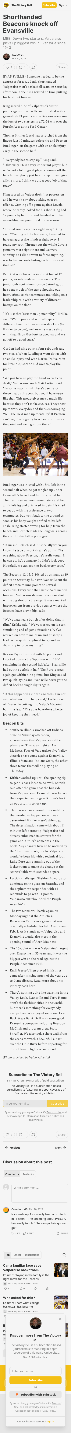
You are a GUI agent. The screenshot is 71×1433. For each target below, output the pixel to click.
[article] (35, 1277)
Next (58, 1147)
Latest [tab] (17, 1255)
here (32, 986)
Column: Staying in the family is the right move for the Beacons (26, 1277)
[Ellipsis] (66, 1209)
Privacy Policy (47, 1410)
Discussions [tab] (32, 1255)
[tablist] (19, 1174)
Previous (14, 1147)
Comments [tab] (12, 1174)
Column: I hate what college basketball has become (21, 1304)
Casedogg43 (19, 1209)
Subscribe (49, 5)
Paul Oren (18, 55)
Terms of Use (54, 1112)
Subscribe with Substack (38, 1394)
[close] (60, 1319)
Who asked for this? (19, 1298)
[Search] (64, 1255)
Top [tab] (7, 1255)
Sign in (63, 5)
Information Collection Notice (42, 1116)
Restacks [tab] (28, 1174)
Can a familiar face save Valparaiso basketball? (22, 1268)
